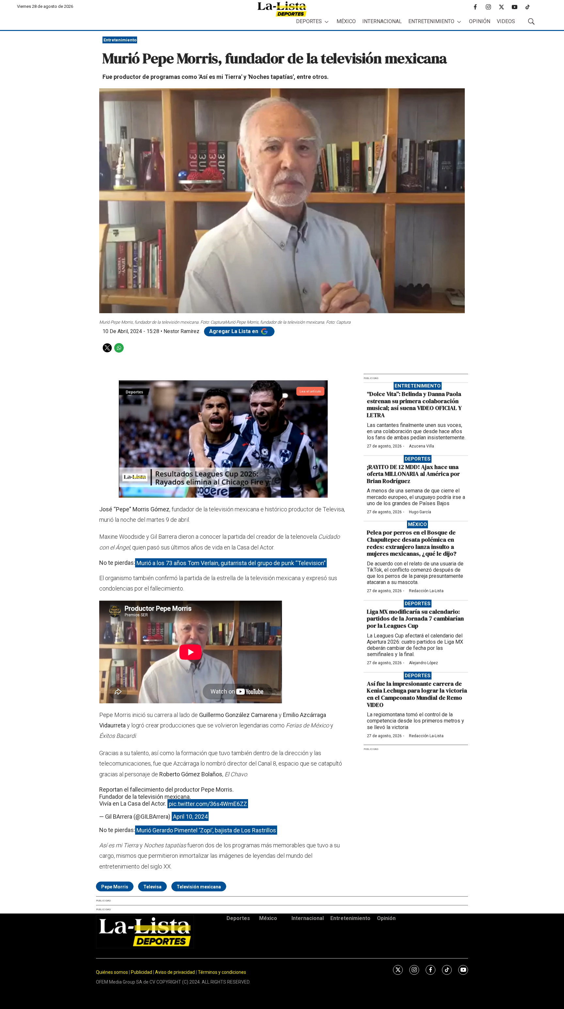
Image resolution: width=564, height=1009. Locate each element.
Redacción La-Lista (426, 591)
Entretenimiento (431, 21)
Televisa (152, 886)
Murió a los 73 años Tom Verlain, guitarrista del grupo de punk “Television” (231, 562)
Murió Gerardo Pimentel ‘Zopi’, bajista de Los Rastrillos (206, 829)
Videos (506, 21)
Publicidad (142, 972)
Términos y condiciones (222, 972)
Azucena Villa (421, 446)
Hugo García (420, 512)
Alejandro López (423, 663)
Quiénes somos (112, 972)
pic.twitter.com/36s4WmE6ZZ (208, 803)
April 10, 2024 (190, 816)
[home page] (282, 9)
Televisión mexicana (199, 886)
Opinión (479, 21)
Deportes (309, 21)
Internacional (382, 21)
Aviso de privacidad (175, 972)
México (346, 21)
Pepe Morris (114, 886)
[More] (326, 22)
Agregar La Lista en (234, 331)
